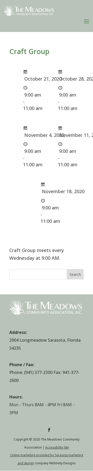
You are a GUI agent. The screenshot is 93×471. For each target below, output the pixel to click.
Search (75, 274)
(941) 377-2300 (38, 372)
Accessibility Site (57, 447)
